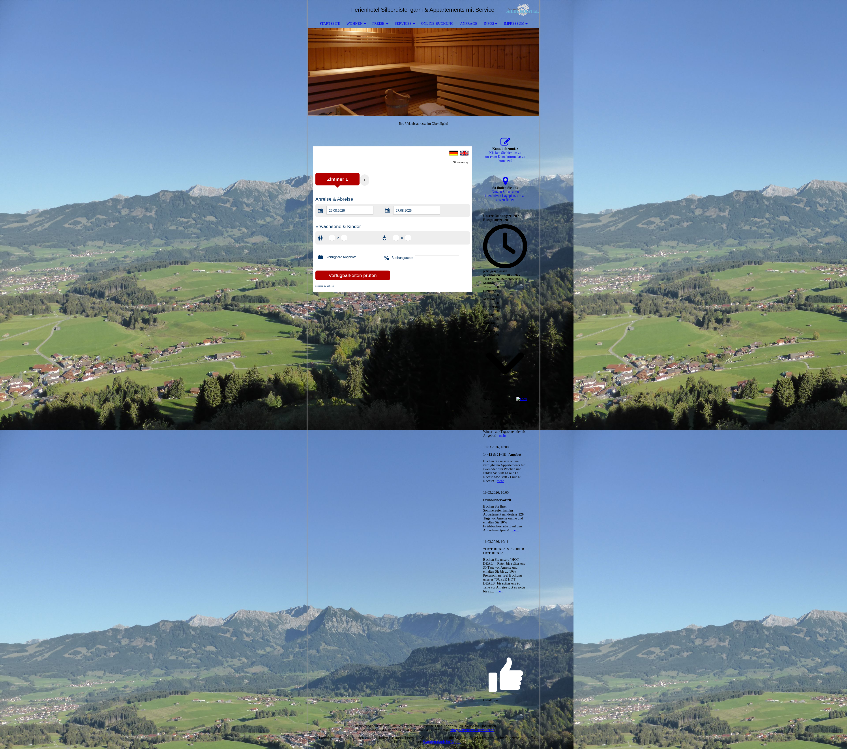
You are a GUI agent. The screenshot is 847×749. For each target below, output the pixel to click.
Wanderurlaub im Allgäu (442, 742)
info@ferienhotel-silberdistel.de (472, 730)
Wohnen (355, 23)
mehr (502, 435)
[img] (522, 10)
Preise (378, 23)
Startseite (329, 23)
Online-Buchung (437, 23)
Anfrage (468, 23)
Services (403, 23)
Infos (489, 23)
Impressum (514, 23)
